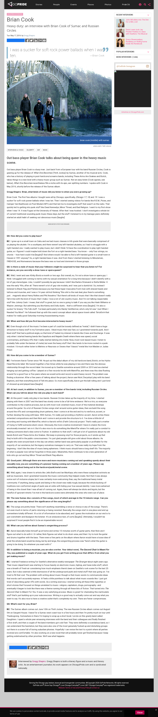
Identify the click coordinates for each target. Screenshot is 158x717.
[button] (39, 4)
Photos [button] (108, 4)
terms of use (15, 714)
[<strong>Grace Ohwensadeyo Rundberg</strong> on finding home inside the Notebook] (120, 43)
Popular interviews (125, 52)
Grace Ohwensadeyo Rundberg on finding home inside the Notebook (136, 41)
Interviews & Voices (15, 150)
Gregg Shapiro (39, 661)
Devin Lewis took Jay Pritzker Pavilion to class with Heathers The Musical (136, 32)
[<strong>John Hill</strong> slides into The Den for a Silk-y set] (120, 23)
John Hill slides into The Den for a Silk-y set (137, 21)
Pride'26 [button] (126, 4)
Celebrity (30, 150)
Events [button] (73, 4)
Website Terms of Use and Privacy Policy (74, 688)
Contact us (95, 688)
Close (140, 712)
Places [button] (91, 4)
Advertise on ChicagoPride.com (132, 112)
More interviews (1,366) (127, 57)
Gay (38, 150)
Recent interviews (125, 15)
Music (45, 150)
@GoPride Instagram (126, 66)
